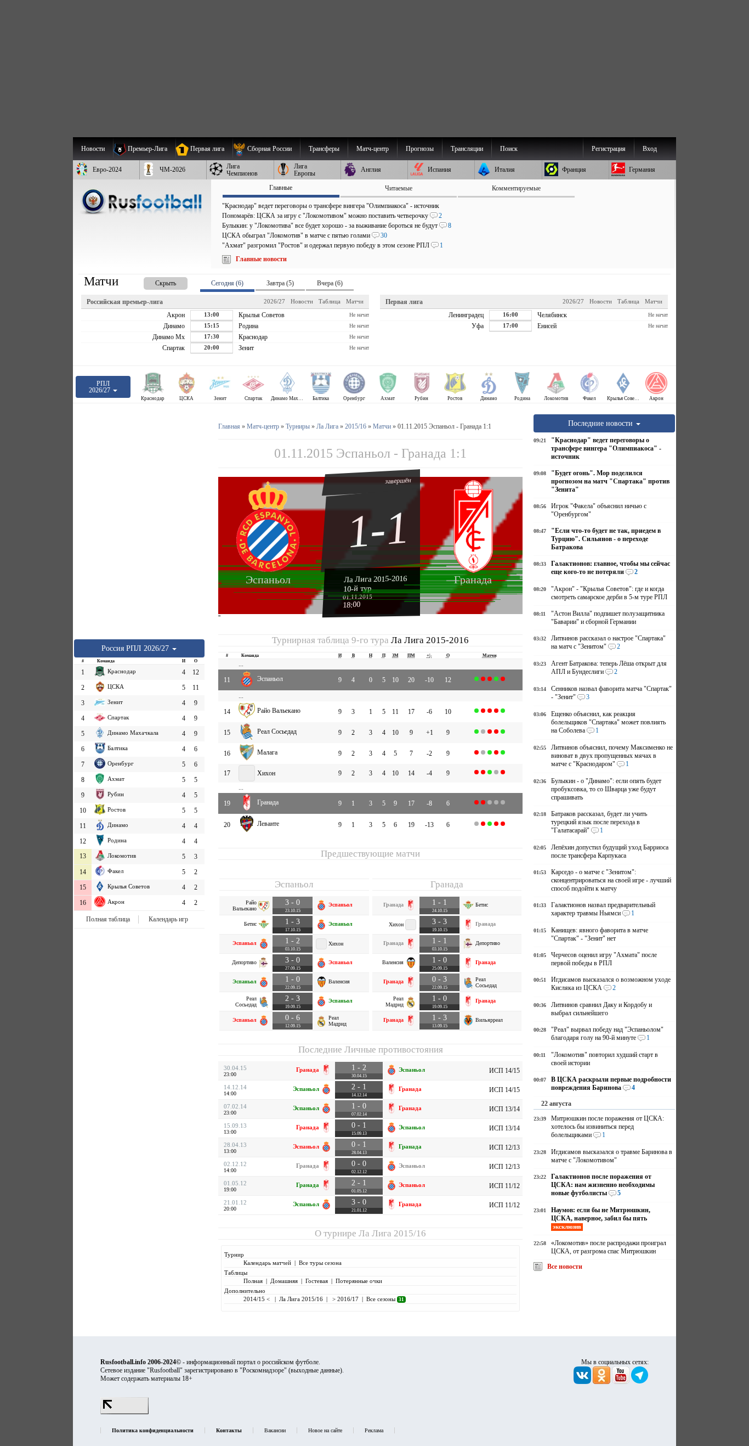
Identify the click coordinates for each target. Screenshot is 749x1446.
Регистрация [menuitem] (609, 149)
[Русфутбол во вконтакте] (583, 1382)
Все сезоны (385, 1299)
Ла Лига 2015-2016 (375, 579)
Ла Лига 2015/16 (392, 1233)
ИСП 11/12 (504, 1186)
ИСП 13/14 (504, 1109)
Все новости (564, 1266)
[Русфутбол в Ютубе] (621, 1382)
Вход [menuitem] (650, 149)
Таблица (330, 301)
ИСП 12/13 (504, 1147)
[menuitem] (266, 148)
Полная (253, 1281)
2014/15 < (257, 1299)
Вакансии (275, 1430)
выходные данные (315, 1370)
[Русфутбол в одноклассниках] (602, 1382)
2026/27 (274, 301)
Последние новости (601, 423)
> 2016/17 (345, 1299)
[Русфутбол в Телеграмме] (640, 1382)
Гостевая (316, 1281)
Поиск (509, 149)
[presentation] (155, 281)
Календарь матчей (267, 1262)
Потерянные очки (359, 1281)
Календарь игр (168, 919)
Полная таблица (108, 919)
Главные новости (261, 259)
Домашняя (284, 1281)
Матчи (355, 301)
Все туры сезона (320, 1262)
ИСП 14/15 (504, 1070)
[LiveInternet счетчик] (124, 1412)
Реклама (374, 1430)
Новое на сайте (325, 1430)
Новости (302, 301)
